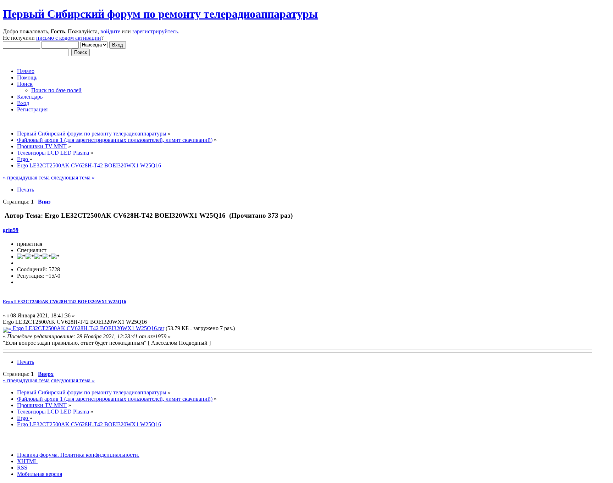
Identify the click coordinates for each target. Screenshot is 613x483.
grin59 (10, 230)
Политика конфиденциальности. (99, 455)
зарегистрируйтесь (155, 31)
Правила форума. (38, 455)
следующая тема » (73, 177)
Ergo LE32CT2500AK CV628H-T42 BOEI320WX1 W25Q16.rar (87, 328)
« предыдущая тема (26, 177)
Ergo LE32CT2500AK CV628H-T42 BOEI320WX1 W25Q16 (64, 301)
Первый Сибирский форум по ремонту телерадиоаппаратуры (160, 13)
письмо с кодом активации (68, 38)
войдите (110, 31)
